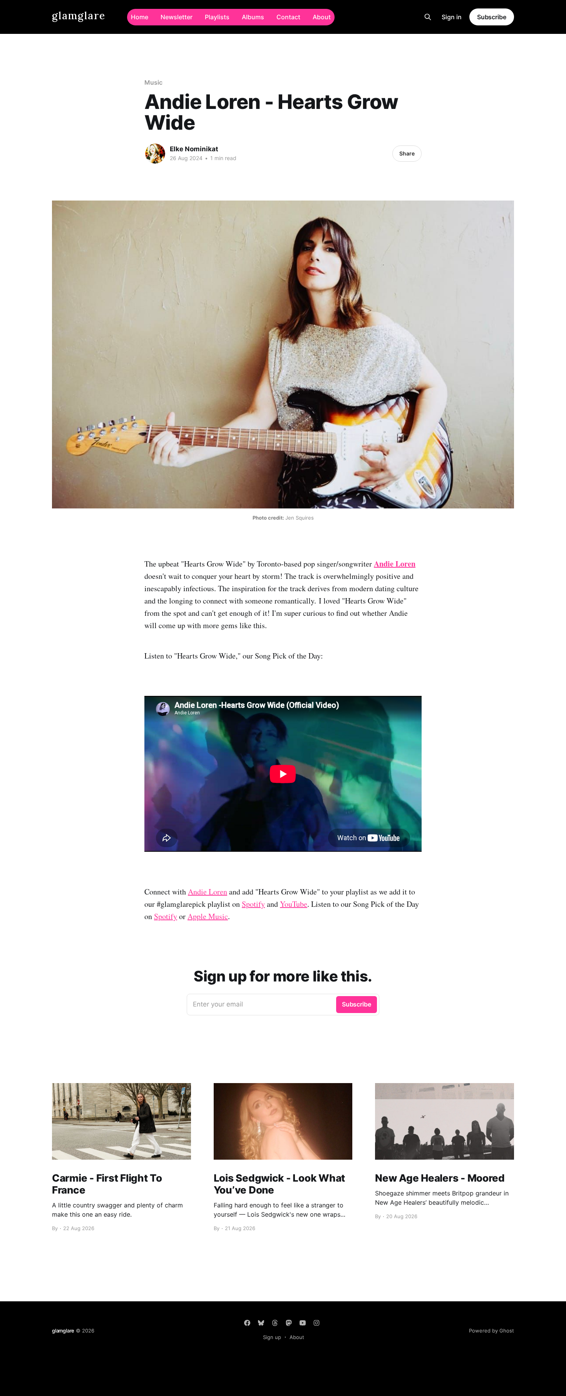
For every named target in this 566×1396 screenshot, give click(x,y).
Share (407, 153)
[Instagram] (316, 1323)
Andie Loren (207, 891)
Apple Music (208, 916)
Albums (253, 17)
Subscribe (491, 17)
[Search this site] (428, 17)
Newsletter (177, 17)
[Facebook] (247, 1323)
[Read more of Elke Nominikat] (155, 153)
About (322, 17)
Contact (288, 17)
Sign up (272, 1337)
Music (153, 82)
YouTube (293, 904)
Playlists (217, 17)
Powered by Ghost (491, 1330)
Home (139, 17)
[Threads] (275, 1323)
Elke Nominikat (194, 149)
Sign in (452, 17)
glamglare (78, 16)
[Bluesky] (261, 1323)
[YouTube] (303, 1323)
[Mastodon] (289, 1323)
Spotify (253, 904)
